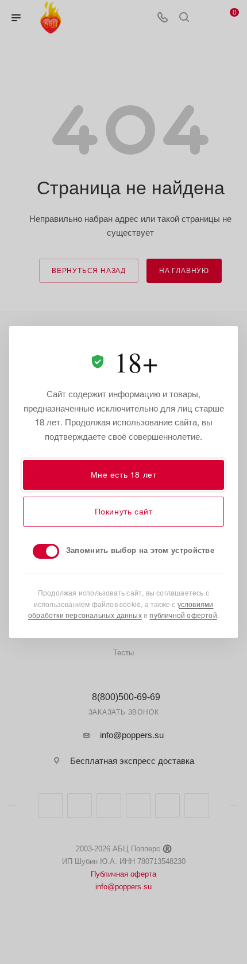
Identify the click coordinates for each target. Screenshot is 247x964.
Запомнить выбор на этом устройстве (140, 549)
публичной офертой (183, 615)
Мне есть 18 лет (124, 474)
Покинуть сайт (124, 511)
